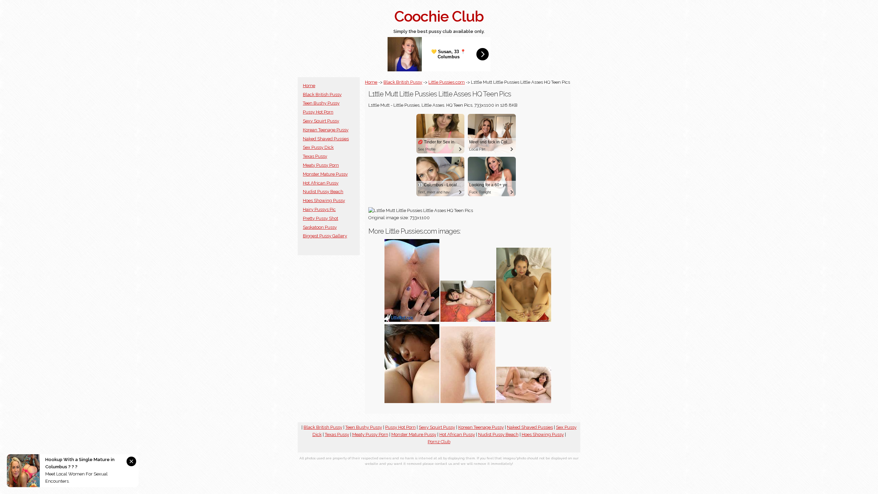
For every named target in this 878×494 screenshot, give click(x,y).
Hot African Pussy (321, 183)
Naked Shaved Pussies (326, 138)
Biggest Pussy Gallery (325, 235)
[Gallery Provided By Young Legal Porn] (523, 320)
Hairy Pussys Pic (319, 209)
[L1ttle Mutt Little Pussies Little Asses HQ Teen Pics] (411, 320)
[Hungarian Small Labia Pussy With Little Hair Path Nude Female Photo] (467, 401)
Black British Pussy (322, 94)
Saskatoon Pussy (320, 227)
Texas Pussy (315, 156)
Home (309, 85)
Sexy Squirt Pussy (321, 121)
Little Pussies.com (446, 82)
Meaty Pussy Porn (321, 165)
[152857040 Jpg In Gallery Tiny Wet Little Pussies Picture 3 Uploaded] (411, 401)
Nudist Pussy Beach (323, 191)
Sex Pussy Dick (318, 147)
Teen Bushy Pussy (321, 103)
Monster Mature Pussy (325, 174)
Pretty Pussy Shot (320, 218)
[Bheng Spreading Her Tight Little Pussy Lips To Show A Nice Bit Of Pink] (467, 320)
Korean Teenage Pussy (325, 129)
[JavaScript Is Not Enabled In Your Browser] (523, 401)
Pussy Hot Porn (318, 112)
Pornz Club (439, 441)
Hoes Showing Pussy (324, 200)
